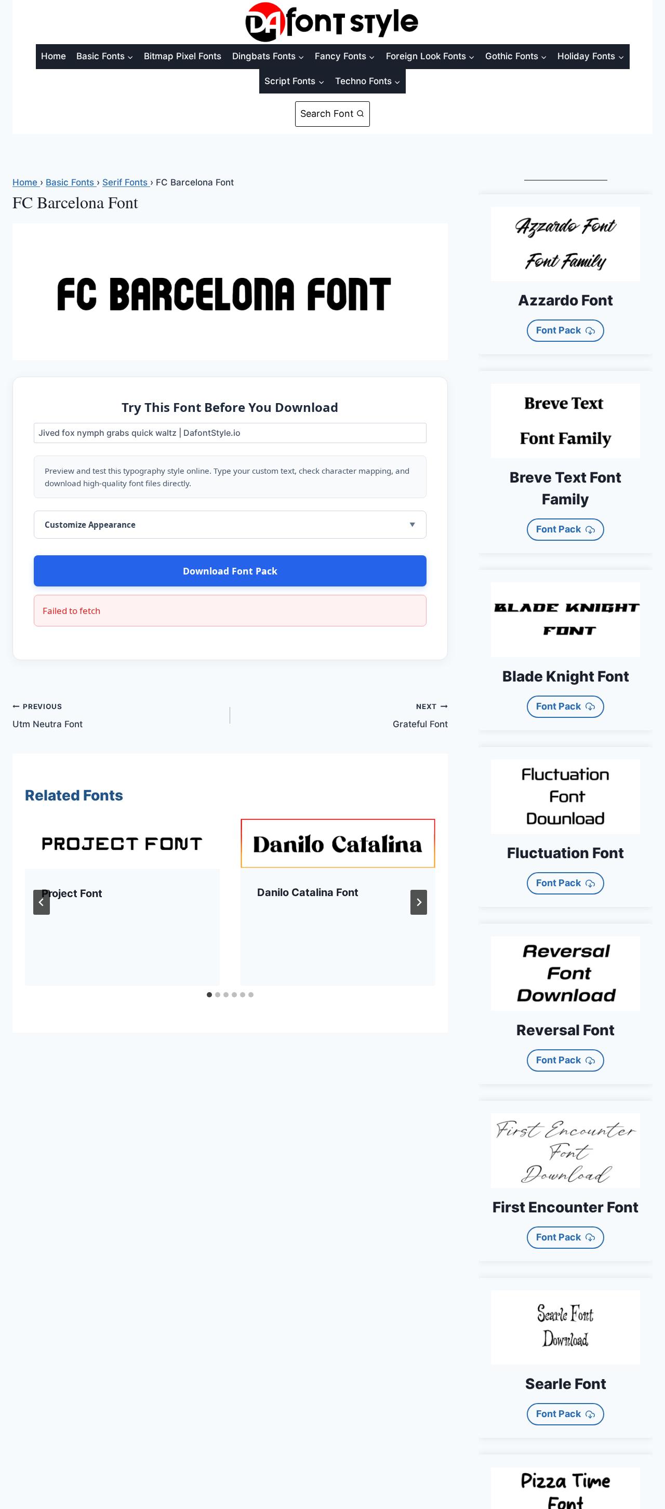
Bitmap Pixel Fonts (182, 56)
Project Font (72, 893)
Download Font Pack (230, 571)
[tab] (209, 994)
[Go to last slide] (41, 902)
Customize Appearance (90, 524)
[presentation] (122, 844)
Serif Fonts (126, 182)
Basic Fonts (71, 182)
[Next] (418, 902)
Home (53, 56)
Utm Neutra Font (47, 716)
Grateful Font (420, 716)
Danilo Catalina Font (307, 892)
